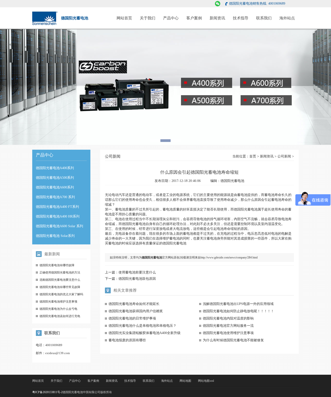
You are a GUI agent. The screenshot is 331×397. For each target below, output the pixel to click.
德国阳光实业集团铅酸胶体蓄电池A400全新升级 (145, 333)
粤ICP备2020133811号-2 (47, 392)
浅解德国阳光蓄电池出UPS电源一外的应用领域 (238, 304)
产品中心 (171, 18)
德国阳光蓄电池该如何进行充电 (59, 316)
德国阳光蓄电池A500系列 (55, 177)
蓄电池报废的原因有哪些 (127, 340)
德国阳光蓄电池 (134, 224)
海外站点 (287, 18)
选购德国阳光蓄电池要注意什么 (59, 279)
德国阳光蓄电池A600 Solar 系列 (59, 226)
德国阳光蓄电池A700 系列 (55, 197)
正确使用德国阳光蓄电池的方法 (59, 272)
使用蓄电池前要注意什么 (137, 272)
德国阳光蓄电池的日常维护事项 (132, 318)
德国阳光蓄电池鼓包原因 (137, 278)
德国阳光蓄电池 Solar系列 (55, 236)
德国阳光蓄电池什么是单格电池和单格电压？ (142, 325)
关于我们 (147, 18)
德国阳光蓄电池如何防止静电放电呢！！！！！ (238, 311)
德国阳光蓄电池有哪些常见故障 (59, 287)
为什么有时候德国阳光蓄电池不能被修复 (233, 340)
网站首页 (124, 18)
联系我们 (264, 18)
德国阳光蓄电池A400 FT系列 (57, 207)
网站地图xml (206, 380)
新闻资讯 (217, 18)
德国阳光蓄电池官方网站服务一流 (228, 325)
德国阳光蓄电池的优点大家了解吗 (61, 294)
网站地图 (185, 380)
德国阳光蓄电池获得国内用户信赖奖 (136, 311)
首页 (252, 156)
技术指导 (240, 18)
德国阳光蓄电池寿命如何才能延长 (134, 304)
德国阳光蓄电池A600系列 (55, 187)
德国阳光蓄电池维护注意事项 (58, 301)
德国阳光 (240, 209)
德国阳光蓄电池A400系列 (55, 168)
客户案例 (194, 18)
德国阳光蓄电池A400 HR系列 (57, 216)
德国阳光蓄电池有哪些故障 (56, 265)
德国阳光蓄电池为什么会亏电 (58, 309)
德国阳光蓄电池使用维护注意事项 (228, 333)
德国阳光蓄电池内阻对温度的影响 (228, 318)
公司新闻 (284, 156)
